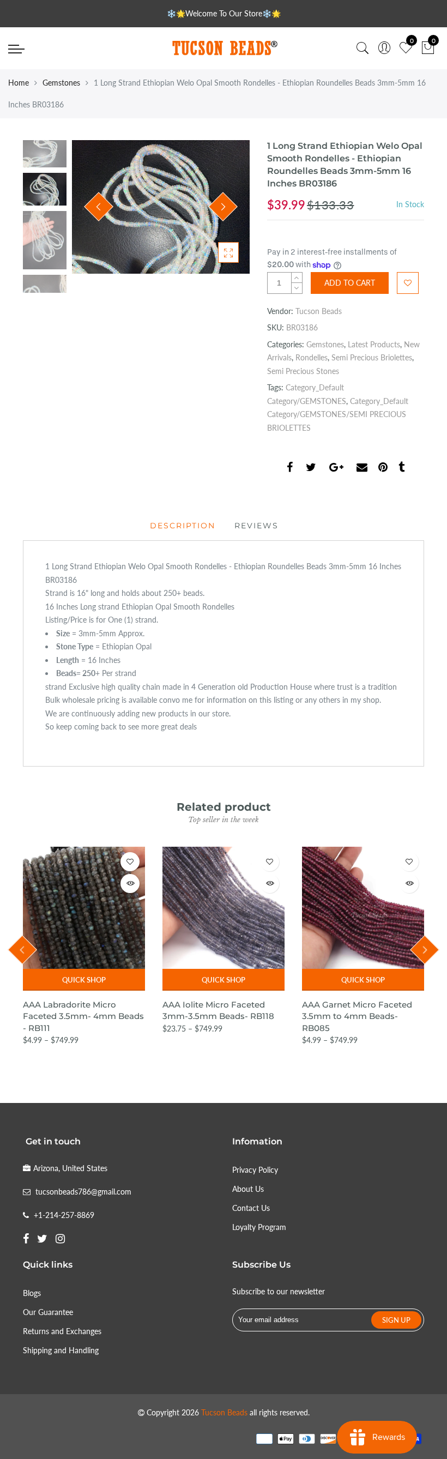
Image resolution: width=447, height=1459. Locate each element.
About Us (248, 1188)
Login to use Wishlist (408, 283)
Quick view (130, 883)
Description (182, 525)
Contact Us (251, 1208)
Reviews (256, 525)
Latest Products (374, 344)
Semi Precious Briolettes (371, 357)
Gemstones (61, 82)
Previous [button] (98, 206)
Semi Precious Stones (303, 371)
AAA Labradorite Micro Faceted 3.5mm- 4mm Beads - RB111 (83, 1016)
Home (18, 82)
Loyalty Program (259, 1227)
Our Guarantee (48, 1312)
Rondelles (311, 357)
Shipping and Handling (61, 1350)
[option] (161, 207)
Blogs (32, 1293)
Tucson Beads (318, 311)
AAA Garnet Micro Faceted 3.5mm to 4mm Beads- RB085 (357, 1016)
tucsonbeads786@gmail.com (83, 1191)
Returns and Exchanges (62, 1331)
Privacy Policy (255, 1169)
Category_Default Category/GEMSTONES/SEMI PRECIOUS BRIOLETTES (337, 414)
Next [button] (223, 206)
